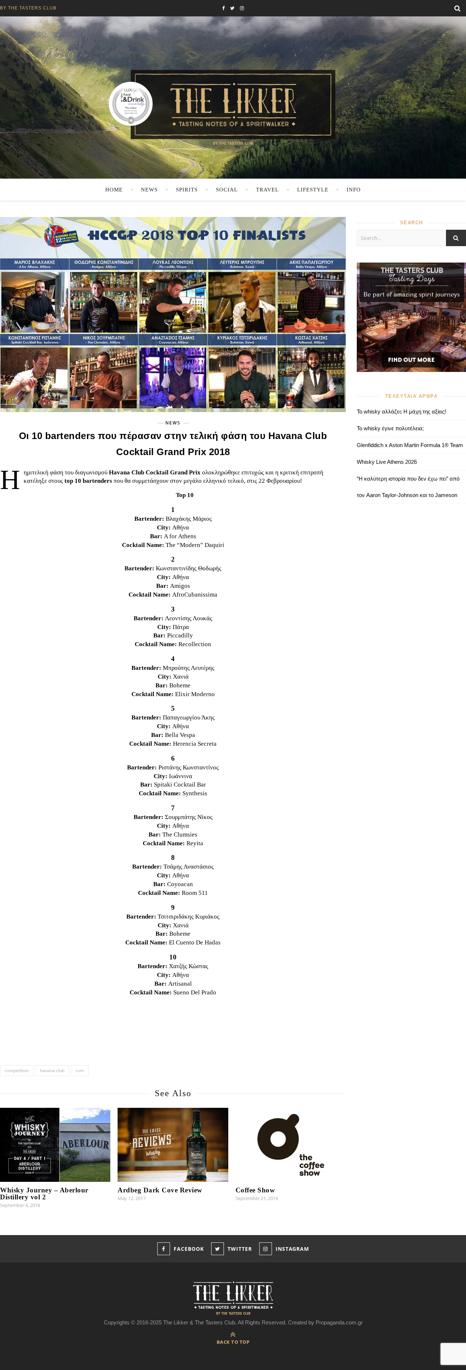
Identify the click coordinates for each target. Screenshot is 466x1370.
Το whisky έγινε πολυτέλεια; (390, 428)
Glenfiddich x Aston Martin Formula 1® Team (410, 445)
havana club (52, 1070)
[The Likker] (233, 106)
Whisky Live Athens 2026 (387, 462)
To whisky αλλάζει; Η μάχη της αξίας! (401, 411)
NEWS (149, 190)
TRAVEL (267, 190)
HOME (114, 190)
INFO (354, 190)
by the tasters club (28, 8)
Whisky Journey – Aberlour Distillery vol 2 (44, 1193)
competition (17, 1070)
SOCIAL (227, 190)
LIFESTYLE (312, 190)
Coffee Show (255, 1190)
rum (80, 1070)
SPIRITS (187, 190)
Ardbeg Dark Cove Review (160, 1190)
